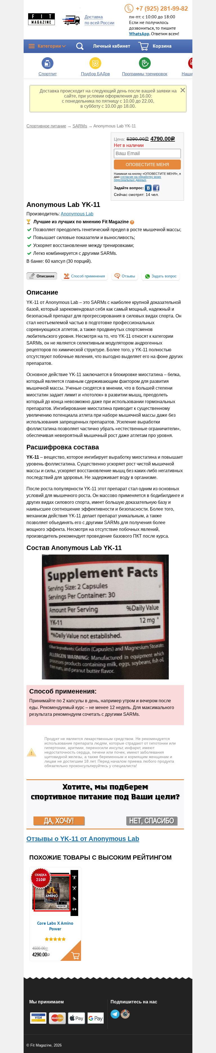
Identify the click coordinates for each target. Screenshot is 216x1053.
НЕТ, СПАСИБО (151, 820)
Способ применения (88, 276)
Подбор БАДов (95, 73)
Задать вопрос (163, 276)
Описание (45, 276)
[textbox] (105, 241)
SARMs (80, 126)
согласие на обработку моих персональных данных (137, 178)
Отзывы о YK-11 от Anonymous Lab (82, 838)
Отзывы (128, 276)
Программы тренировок (144, 73)
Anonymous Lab (77, 213)
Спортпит (48, 73)
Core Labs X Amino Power (55, 926)
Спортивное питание (46, 126)
